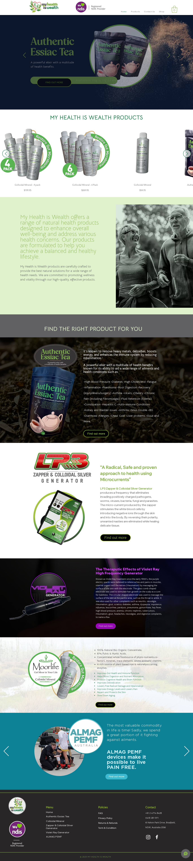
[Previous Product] (6, 153)
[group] (96, 159)
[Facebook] (157, 837)
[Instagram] (148, 837)
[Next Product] (187, 153)
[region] (56, 753)
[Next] (168, 55)
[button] (135, 11)
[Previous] (24, 55)
